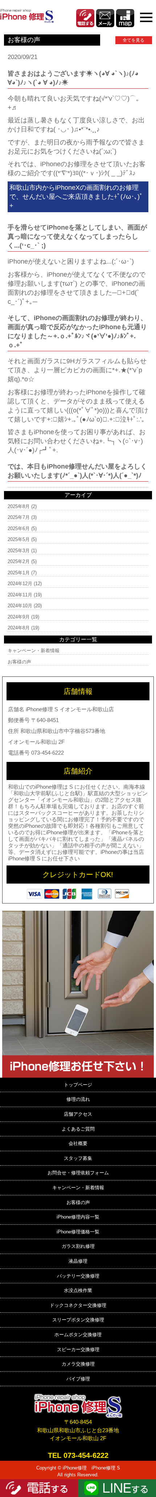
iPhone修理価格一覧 (78, 1231)
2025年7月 (19, 517)
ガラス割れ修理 (78, 1246)
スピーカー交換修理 (78, 1349)
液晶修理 (78, 1261)
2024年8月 (19, 627)
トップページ (78, 1084)
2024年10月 (20, 605)
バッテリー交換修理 (78, 1276)
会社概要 (78, 1143)
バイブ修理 (78, 1378)
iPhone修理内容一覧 (78, 1217)
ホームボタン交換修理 (78, 1334)
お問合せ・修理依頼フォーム (78, 1172)
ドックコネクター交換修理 (78, 1305)
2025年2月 (19, 561)
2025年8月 (19, 506)
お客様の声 (19, 661)
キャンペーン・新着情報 (33, 650)
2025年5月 (19, 539)
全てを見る (133, 40)
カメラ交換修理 (78, 1364)
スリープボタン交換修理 (78, 1319)
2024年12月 (20, 583)
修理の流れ (78, 1099)
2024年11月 (20, 594)
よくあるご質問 (78, 1129)
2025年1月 (19, 572)
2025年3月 (19, 550)
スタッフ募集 (78, 1158)
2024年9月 (19, 617)
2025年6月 (19, 528)
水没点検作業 (78, 1290)
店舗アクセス (78, 1114)
